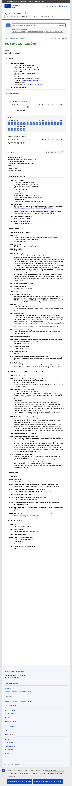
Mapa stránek (8, 730)
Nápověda (7, 688)
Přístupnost (7, 717)
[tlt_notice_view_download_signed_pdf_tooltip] (28, 107)
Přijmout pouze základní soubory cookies (47, 781)
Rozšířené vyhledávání (19, 31)
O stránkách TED (9, 726)
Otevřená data (8, 742)
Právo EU (7, 739)
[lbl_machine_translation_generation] (25, 136)
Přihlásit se (52, 6)
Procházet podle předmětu (53, 31)
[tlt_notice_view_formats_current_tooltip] (62, 152)
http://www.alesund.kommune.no (32, 84)
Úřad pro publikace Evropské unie (15, 675)
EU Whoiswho (8, 749)
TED (6, 38)
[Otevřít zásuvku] (7, 52)
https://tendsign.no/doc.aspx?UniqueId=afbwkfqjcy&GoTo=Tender (34, 213)
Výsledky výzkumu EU (11, 746)
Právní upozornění (9, 710)
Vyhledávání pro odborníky (35, 31)
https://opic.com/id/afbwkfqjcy (32, 531)
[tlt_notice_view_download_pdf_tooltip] (9, 123)
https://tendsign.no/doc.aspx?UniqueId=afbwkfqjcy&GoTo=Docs (33, 208)
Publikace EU (8, 753)
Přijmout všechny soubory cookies (19, 781)
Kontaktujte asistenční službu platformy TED (17, 692)
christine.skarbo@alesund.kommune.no (30, 80)
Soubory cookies (9, 714)
